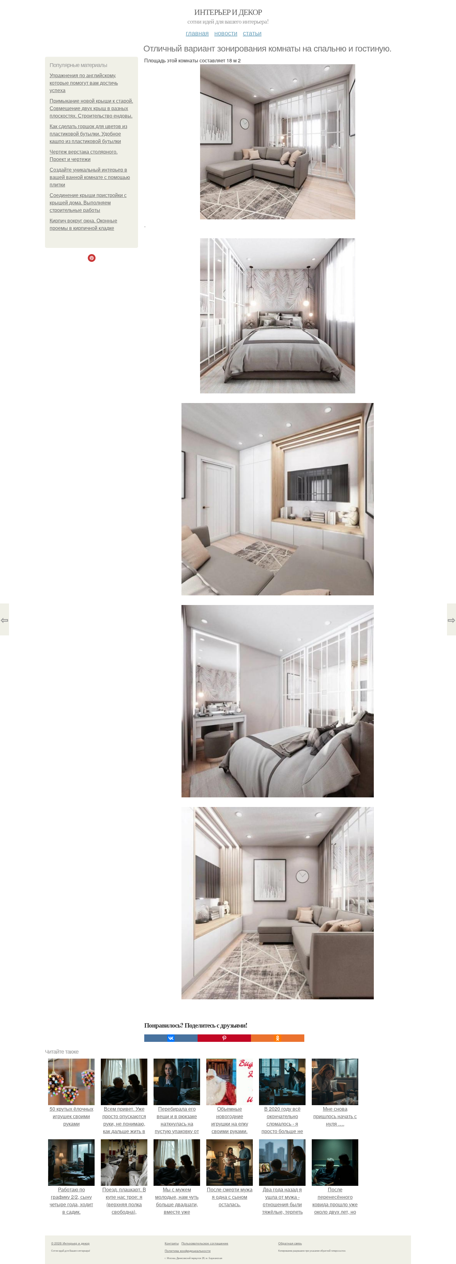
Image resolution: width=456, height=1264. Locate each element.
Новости (225, 32)
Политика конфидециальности (188, 1250)
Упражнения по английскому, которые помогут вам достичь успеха (84, 83)
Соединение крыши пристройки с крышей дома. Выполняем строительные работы (88, 203)
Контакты (172, 1243)
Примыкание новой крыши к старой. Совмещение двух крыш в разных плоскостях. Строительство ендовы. (91, 108)
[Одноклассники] (277, 1038)
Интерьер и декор (228, 12)
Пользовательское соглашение (204, 1243)
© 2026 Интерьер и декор (70, 1243)
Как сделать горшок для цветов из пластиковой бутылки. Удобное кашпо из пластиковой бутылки (88, 134)
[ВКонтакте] (171, 1038)
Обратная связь (290, 1243)
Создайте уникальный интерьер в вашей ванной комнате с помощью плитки (90, 177)
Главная (197, 32)
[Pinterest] (224, 1038)
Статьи (252, 32)
